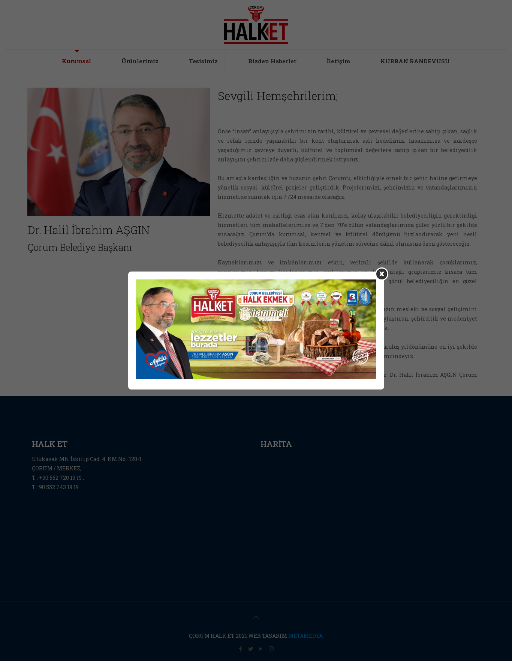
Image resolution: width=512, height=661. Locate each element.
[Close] (381, 274)
